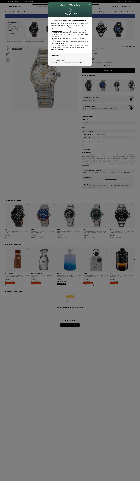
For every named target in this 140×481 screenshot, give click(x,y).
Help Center (80, 62)
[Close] (89, 4)
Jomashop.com (56, 25)
